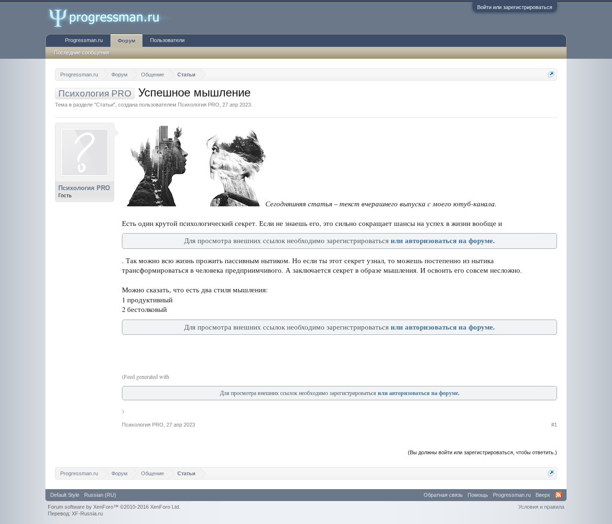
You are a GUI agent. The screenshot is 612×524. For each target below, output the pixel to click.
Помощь (478, 495)
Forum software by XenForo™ (114, 507)
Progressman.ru (84, 40)
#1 (554, 425)
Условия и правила (541, 507)
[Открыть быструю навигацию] (551, 74)
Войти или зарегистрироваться (514, 7)
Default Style (64, 495)
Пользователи (167, 40)
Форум (126, 40)
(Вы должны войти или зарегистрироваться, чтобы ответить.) (482, 452)
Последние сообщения (81, 52)
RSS (558, 495)
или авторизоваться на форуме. (443, 240)
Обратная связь (443, 495)
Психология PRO (198, 104)
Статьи (104, 104)
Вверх (543, 495)
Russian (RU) (100, 495)
